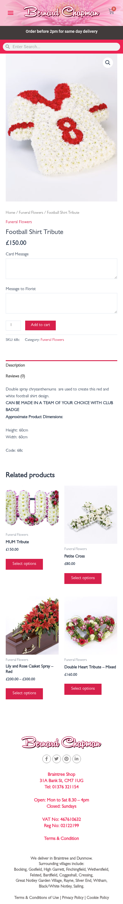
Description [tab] (15, 366)
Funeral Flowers (31, 213)
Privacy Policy (73, 898)
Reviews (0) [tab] (15, 376)
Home (10, 213)
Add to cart (40, 325)
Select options (24, 564)
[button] (10, 12)
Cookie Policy (98, 898)
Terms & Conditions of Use (36, 898)
